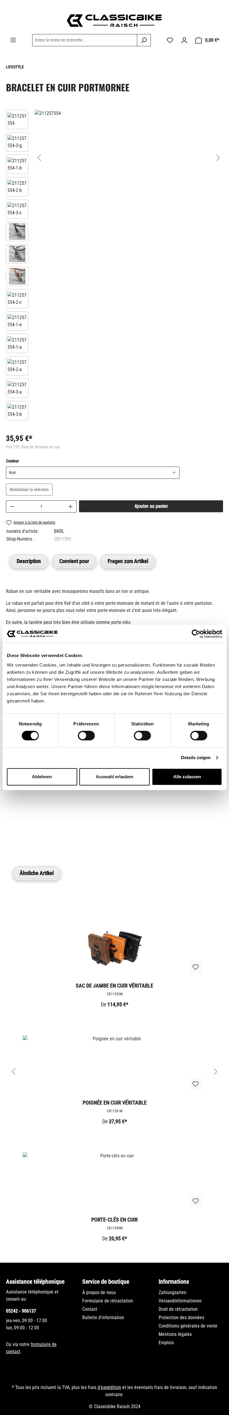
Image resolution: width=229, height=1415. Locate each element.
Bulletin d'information (103, 1317)
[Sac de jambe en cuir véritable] (114, 948)
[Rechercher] (144, 40)
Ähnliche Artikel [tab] (37, 873)
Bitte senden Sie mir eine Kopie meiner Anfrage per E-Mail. (73, 807)
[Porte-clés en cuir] (114, 1182)
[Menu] (13, 40)
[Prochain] (218, 157)
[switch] (86, 735)
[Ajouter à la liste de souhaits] (196, 967)
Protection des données (181, 1317)
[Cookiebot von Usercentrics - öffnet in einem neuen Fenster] (196, 633)
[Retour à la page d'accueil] (114, 20)
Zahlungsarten (172, 1292)
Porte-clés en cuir (114, 1219)
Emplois (166, 1342)
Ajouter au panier (151, 506)
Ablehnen (42, 776)
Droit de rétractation (178, 1309)
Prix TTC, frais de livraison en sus (33, 447)
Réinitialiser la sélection (29, 489)
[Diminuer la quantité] (12, 506)
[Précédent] (39, 157)
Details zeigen (196, 757)
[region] (114, 266)
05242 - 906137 (21, 1311)
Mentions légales (175, 1334)
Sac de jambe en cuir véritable (114, 985)
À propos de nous (99, 1292)
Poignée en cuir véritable (115, 1102)
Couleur (12, 460)
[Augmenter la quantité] (70, 506)
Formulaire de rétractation (107, 1301)
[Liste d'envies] (170, 40)
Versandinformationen (180, 1301)
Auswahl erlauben (114, 776)
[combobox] (84, 40)
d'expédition (109, 1387)
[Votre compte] (184, 40)
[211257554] (129, 113)
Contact (89, 1309)
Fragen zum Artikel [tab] (128, 561)
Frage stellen (34, 834)
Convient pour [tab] (74, 561)
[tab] (28, 561)
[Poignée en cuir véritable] (114, 1065)
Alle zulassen (187, 776)
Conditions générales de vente (188, 1326)
